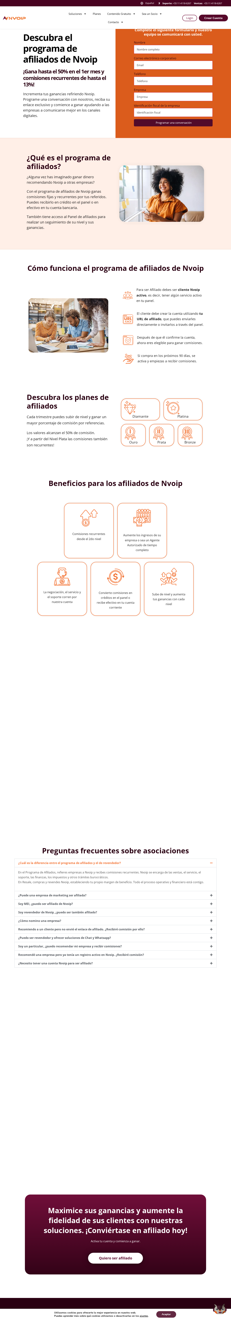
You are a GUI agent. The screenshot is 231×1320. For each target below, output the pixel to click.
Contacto (113, 22)
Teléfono (140, 74)
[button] (115, 863)
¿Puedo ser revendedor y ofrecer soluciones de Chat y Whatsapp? (64, 938)
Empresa (140, 90)
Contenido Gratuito (119, 14)
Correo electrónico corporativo (155, 58)
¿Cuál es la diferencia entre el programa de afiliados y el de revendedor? (69, 863)
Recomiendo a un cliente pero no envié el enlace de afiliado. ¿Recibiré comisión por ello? (81, 929)
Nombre (139, 42)
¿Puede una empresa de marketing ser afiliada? (52, 895)
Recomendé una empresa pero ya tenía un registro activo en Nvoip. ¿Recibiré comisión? (81, 955)
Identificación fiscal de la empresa (157, 106)
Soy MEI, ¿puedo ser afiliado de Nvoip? (45, 904)
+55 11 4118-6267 (182, 3)
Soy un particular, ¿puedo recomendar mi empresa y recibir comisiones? (70, 946)
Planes (97, 14)
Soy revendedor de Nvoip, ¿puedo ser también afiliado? (57, 912)
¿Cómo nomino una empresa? (39, 921)
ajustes (144, 1316)
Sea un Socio (150, 14)
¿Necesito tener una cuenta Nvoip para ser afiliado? (55, 963)
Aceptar (166, 1314)
